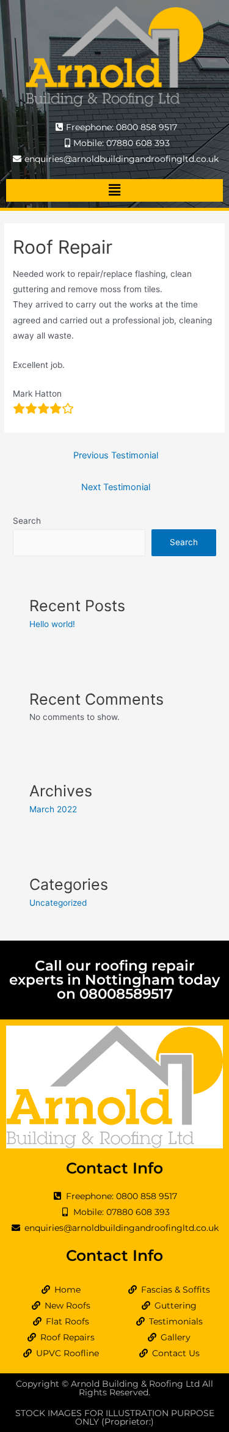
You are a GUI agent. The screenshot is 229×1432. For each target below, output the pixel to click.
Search (27, 521)
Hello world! (52, 624)
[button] (114, 190)
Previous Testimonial (115, 455)
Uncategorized (58, 903)
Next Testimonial (115, 487)
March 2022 (53, 809)
